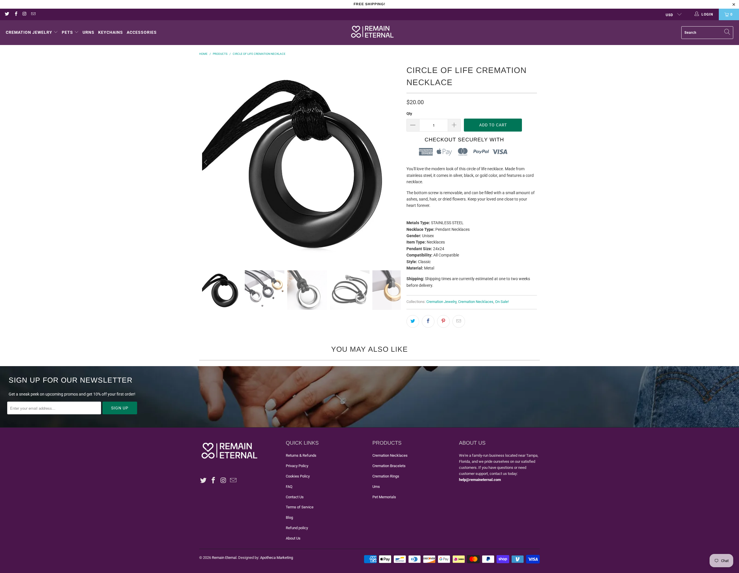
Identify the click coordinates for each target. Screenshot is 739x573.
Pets (67, 32)
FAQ (289, 486)
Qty (409, 113)
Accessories (142, 32)
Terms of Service (299, 507)
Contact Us (295, 497)
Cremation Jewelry (29, 32)
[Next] (396, 162)
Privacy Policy (297, 466)
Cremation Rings (385, 476)
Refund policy (297, 528)
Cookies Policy (298, 476)
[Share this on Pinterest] (443, 321)
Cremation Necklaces (475, 301)
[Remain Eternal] (372, 32)
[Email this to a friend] (458, 321)
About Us (293, 538)
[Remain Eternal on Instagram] (24, 14)
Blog (289, 517)
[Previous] (206, 162)
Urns (88, 32)
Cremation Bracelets (389, 466)
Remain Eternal (224, 557)
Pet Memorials (384, 497)
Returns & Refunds (301, 455)
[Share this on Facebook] (428, 321)
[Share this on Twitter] (412, 321)
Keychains (110, 32)
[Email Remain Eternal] (33, 14)
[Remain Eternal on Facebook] (15, 14)
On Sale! (502, 301)
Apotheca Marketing (276, 557)
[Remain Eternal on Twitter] (6, 14)
